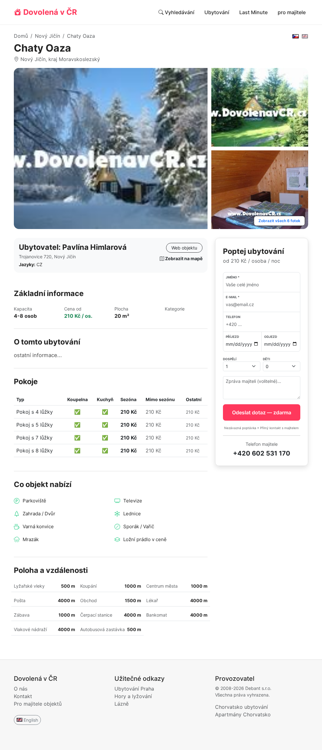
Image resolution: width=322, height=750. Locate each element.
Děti (266, 359)
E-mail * (233, 297)
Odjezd (270, 337)
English (31, 720)
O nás (20, 689)
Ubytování (216, 12)
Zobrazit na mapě (183, 258)
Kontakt (23, 696)
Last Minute (253, 12)
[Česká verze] (295, 36)
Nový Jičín (47, 36)
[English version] (305, 36)
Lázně (121, 704)
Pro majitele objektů (38, 704)
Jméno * (233, 277)
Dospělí (229, 359)
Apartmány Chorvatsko (243, 714)
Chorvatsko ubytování (241, 707)
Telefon (233, 317)
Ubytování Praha (134, 689)
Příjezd (232, 337)
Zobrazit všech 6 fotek (279, 220)
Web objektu (184, 247)
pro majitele (292, 12)
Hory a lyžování (133, 696)
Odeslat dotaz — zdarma (261, 412)
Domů (21, 36)
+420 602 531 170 (261, 453)
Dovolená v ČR (49, 12)
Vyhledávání (179, 12)
